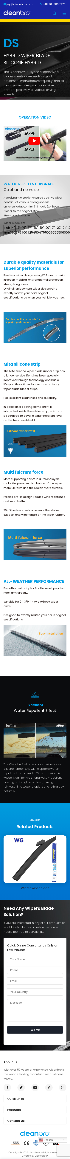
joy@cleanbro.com (19, 4)
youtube (35, 1087)
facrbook (7, 1087)
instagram (62, 1087)
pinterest (49, 1087)
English (48, 1139)
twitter (21, 1087)
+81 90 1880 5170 (54, 4)
